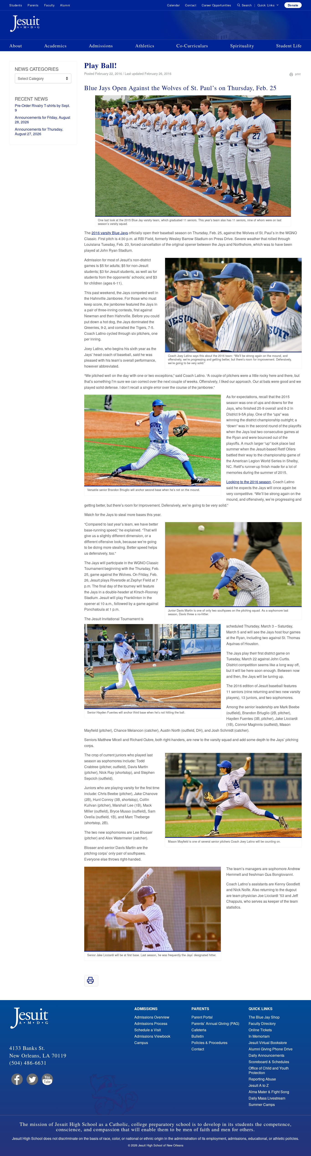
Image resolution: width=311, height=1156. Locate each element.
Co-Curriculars (192, 45)
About (15, 45)
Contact (190, 5)
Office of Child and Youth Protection (269, 1070)
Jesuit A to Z (259, 1085)
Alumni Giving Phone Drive (271, 1049)
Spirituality (242, 45)
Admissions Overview (151, 1017)
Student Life (289, 45)
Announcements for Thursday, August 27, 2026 (39, 131)
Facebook (16, 1079)
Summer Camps (262, 1104)
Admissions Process (150, 1023)
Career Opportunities (216, 5)
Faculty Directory (262, 1023)
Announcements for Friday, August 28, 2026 (42, 119)
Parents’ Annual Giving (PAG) (215, 1023)
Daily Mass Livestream (267, 1098)
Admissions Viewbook (152, 1036)
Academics (55, 45)
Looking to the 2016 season (248, 481)
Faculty (49, 5)
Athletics (144, 45)
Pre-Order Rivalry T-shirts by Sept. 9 (42, 108)
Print (297, 74)
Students (15, 5)
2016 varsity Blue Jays (110, 232)
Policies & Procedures (209, 1042)
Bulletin (197, 1036)
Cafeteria (198, 1029)
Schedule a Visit (147, 1029)
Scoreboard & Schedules (269, 1061)
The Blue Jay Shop (264, 1017)
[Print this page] (90, 982)
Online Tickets (260, 1029)
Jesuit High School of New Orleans (41, 25)
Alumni (65, 5)
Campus (141, 1042)
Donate (293, 5)
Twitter (31, 1079)
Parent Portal (202, 1017)
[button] (268, 5)
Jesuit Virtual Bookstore (268, 1042)
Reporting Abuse (262, 1079)
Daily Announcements (266, 1055)
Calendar (173, 5)
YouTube (47, 1079)
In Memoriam (259, 1036)
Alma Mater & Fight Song (269, 1091)
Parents (33, 5)
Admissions (101, 45)
